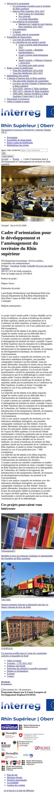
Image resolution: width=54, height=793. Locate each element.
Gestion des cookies (16, 785)
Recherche (29, 130)
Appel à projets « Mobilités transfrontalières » (30, 51)
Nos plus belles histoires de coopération (31, 81)
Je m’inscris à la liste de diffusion (18, 790)
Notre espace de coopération (31, 14)
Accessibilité (12, 782)
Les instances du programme (26, 21)
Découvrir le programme (18, 3)
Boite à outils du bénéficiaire (20, 68)
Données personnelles (17, 780)
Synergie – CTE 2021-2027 (19, 663)
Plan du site (12, 775)
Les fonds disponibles (28, 19)
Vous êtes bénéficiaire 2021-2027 (28, 73)
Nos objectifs (24, 16)
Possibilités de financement (19, 37)
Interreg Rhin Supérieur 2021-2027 (29, 11)
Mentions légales (14, 777)
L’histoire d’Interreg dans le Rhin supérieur (26, 78)
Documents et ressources (18, 99)
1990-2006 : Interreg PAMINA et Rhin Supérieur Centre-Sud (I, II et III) (30, 95)
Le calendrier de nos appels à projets (29, 42)
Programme (12, 137)
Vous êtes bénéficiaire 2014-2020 (28, 70)
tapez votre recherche (10, 150)
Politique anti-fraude (16, 666)
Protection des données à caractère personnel (27, 668)
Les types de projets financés (26, 39)
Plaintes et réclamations (17, 671)
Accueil (4, 159)
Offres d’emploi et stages (18, 101)
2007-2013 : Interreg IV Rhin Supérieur (31, 91)
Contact (10, 676)
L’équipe (17, 32)
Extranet (11, 673)
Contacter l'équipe (42, 130)
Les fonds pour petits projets (31, 65)
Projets (16, 159)
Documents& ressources (6, 683)
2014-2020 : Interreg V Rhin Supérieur (30, 88)
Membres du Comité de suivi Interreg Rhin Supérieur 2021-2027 (35, 25)
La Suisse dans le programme (26, 34)
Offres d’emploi (14, 660)
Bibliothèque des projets (18, 75)
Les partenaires (19, 29)
